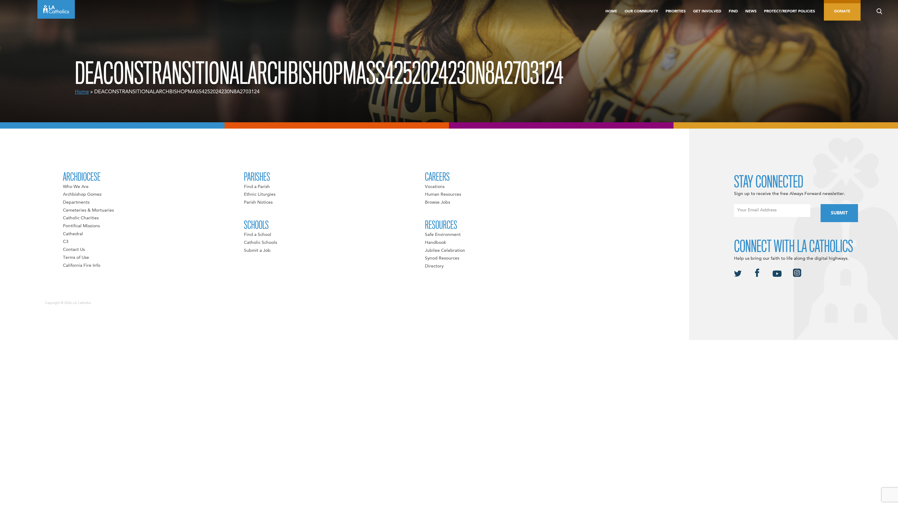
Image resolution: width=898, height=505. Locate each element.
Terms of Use (76, 257)
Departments (76, 202)
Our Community (641, 11)
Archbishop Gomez (82, 194)
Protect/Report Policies (789, 11)
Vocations (435, 186)
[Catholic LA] (56, 9)
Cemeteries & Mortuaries (88, 210)
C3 (66, 241)
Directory (434, 266)
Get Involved (707, 11)
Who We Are (76, 186)
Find (733, 11)
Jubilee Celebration (445, 250)
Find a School (257, 234)
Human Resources (443, 194)
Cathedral (73, 234)
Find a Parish (257, 186)
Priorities (676, 11)
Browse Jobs (437, 202)
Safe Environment (443, 234)
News (751, 11)
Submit (839, 213)
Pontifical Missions (81, 226)
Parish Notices (258, 202)
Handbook (435, 242)
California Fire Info (81, 265)
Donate (842, 11)
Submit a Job (257, 250)
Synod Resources (442, 258)
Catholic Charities (81, 218)
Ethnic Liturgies (259, 194)
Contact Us (74, 249)
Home (611, 11)
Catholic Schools (260, 242)
